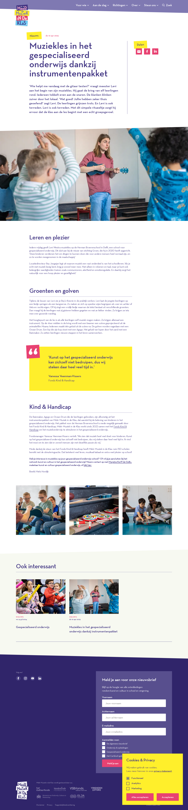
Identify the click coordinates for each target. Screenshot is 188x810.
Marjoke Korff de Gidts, (120, 461)
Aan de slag (99, 5)
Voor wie (81, 5)
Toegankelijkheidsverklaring (65, 805)
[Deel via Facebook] (147, 51)
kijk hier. (88, 465)
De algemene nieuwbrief (117, 743)
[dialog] (152, 779)
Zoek (169, 5)
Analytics (136, 783)
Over (135, 5)
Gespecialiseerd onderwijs (32, 627)
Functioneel (137, 778)
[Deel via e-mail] (139, 51)
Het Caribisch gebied (116, 756)
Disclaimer (40, 805)
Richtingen (119, 5)
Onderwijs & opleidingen (117, 748)
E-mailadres (108, 725)
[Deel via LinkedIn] (155, 51)
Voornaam (108, 697)
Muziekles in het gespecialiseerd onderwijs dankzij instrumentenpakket (93, 629)
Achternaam (109, 711)
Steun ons (150, 5)
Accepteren (168, 797)
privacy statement (163, 771)
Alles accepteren (139, 797)
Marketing (136, 788)
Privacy (49, 805)
